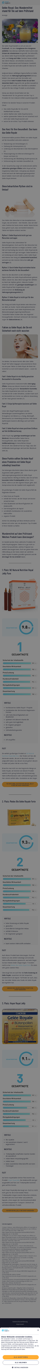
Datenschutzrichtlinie (7, 1352)
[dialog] (20, 1349)
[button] (20, 1367)
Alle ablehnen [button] (21, 1362)
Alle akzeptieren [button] (21, 1357)
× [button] (38, 1330)
